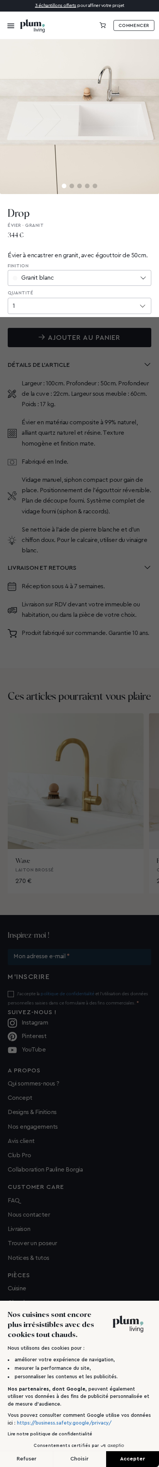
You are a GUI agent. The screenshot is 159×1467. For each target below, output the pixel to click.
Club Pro (19, 1155)
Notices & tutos (28, 1258)
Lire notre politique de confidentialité (50, 1434)
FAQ (14, 1200)
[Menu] (8, 25)
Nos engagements (33, 1127)
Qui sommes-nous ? (33, 1083)
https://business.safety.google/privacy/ (64, 1422)
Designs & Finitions (32, 1112)
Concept (20, 1098)
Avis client (21, 1141)
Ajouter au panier (84, 337)
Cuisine (17, 1288)
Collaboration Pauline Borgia (45, 1170)
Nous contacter (29, 1215)
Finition (18, 265)
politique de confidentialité (67, 993)
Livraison (19, 1229)
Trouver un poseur (32, 1243)
